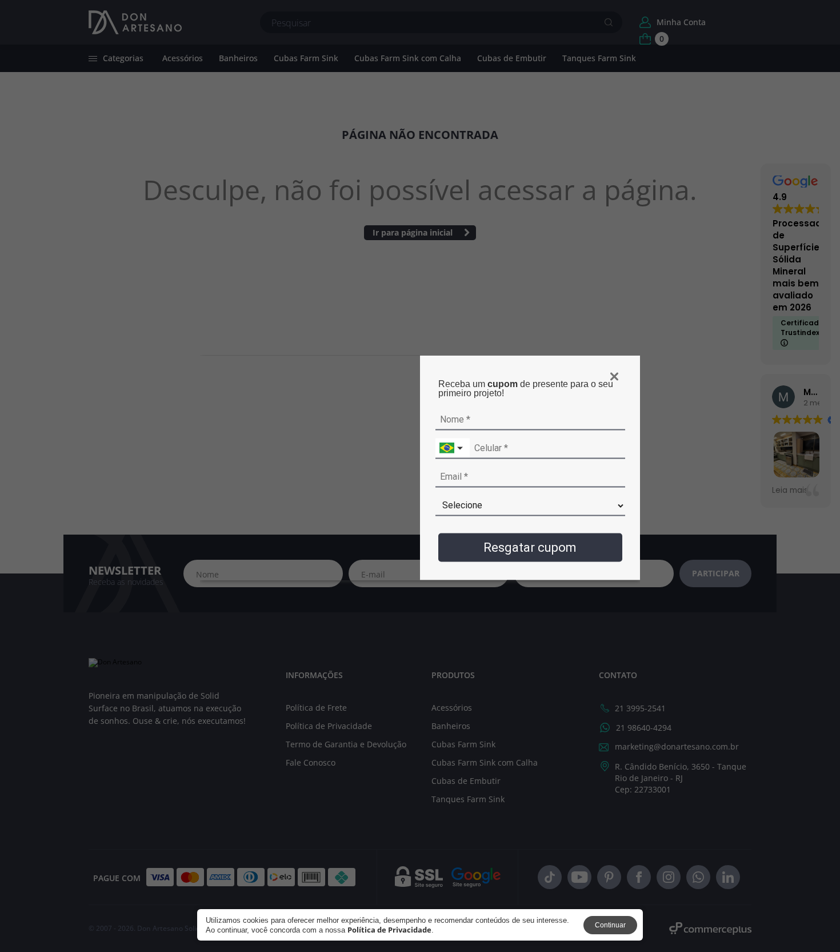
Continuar (610, 925)
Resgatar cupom (530, 547)
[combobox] (452, 448)
